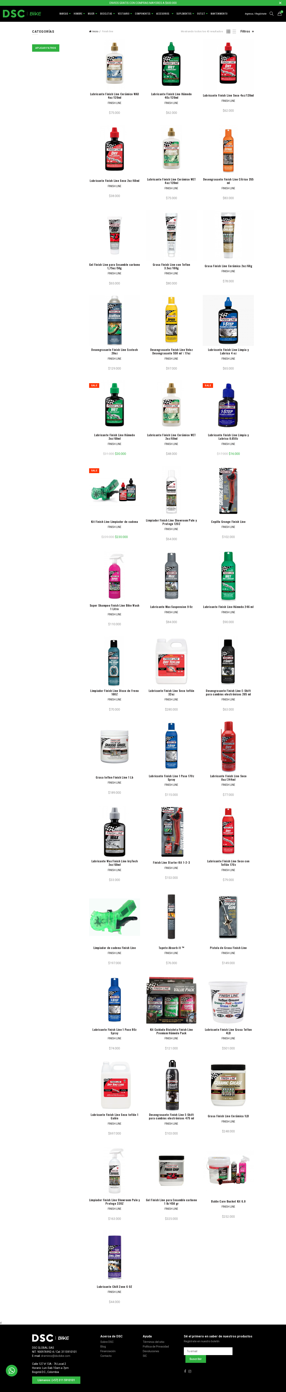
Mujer (91, 13)
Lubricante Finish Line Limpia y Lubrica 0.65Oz (228, 436)
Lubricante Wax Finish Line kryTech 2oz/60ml (114, 862)
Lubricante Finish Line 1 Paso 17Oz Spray (171, 777)
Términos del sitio (153, 1341)
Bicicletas (106, 13)
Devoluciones (151, 1351)
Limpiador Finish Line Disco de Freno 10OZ (114, 692)
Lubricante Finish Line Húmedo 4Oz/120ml (171, 95)
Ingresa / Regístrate (256, 13)
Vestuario (124, 13)
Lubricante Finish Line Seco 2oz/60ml (114, 180)
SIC (145, 1355)
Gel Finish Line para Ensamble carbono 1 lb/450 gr (171, 1201)
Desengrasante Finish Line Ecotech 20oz (114, 351)
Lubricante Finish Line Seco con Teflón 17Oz (228, 862)
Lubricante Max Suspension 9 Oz (171, 606)
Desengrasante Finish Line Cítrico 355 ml (228, 180)
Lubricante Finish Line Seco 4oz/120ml (228, 95)
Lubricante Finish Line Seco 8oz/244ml (228, 777)
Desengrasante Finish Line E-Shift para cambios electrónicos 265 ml (228, 692)
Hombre (78, 13)
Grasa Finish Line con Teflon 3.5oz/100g (171, 266)
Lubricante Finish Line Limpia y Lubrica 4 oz (228, 351)
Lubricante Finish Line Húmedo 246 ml (228, 606)
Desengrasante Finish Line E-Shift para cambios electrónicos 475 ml (171, 1116)
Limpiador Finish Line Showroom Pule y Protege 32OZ (114, 1201)
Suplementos (184, 13)
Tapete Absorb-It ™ (171, 947)
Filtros (245, 31)
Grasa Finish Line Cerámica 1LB (228, 1116)
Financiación (108, 1351)
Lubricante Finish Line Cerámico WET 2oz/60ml (171, 436)
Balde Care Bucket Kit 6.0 (228, 1201)
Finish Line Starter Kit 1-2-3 (171, 862)
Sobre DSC (107, 1341)
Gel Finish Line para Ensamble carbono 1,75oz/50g (114, 266)
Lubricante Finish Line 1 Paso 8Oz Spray (114, 1031)
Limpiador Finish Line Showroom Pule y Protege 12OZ (171, 521)
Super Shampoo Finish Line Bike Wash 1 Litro (114, 607)
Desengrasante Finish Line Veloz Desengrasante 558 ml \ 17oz (171, 351)
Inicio (95, 31)
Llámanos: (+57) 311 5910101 (56, 1380)
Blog (103, 1346)
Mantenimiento (219, 13)
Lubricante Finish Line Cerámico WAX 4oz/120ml (114, 95)
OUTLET (201, 13)
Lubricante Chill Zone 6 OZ (114, 1286)
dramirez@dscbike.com (55, 1355)
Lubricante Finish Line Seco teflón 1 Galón (114, 1116)
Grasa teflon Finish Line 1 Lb (114, 777)
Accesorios (163, 13)
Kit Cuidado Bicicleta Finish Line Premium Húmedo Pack (171, 1031)
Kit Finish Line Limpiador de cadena (114, 521)
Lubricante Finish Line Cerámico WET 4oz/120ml (171, 180)
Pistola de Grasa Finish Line (228, 947)
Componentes (143, 13)
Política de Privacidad (156, 1346)
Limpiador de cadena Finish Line (114, 947)
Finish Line (114, 103)
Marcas (64, 13)
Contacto (106, 1355)
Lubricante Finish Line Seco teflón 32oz (171, 692)
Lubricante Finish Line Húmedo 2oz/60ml (114, 436)
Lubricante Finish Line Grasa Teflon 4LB (228, 1031)
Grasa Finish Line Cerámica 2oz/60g (228, 266)
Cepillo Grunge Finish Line (228, 521)
